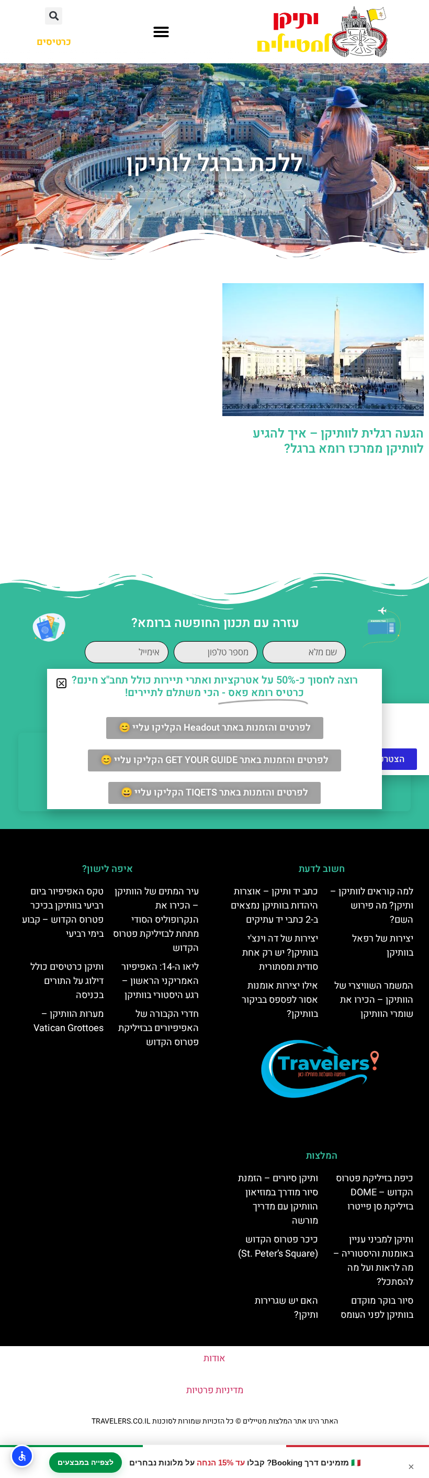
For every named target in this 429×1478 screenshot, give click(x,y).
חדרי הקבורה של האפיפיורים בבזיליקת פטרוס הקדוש (158, 1028)
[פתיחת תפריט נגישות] (21, 1456)
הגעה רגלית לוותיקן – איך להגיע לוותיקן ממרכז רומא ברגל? (338, 441)
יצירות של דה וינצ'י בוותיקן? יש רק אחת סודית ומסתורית (280, 953)
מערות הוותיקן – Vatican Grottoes (68, 1021)
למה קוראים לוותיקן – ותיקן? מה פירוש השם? (371, 905)
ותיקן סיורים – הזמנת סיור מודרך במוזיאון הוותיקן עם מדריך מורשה (278, 1199)
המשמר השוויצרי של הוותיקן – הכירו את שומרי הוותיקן (373, 1000)
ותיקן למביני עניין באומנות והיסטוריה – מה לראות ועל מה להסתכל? (373, 1261)
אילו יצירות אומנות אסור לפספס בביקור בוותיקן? (280, 1000)
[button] (161, 31)
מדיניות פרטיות (214, 1390)
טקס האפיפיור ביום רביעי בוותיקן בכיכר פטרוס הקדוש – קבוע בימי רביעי (63, 912)
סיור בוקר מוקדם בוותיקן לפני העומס (377, 1308)
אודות (214, 1358)
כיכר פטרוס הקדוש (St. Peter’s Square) (278, 1247)
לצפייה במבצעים (86, 1462)
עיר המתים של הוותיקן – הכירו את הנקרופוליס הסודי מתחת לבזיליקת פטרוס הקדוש (156, 919)
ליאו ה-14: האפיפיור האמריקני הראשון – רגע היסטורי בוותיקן (160, 981)
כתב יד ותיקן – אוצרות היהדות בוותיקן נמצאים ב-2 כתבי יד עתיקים (274, 905)
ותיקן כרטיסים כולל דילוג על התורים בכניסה (67, 981)
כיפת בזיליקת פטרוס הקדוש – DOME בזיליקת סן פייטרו (374, 1192)
